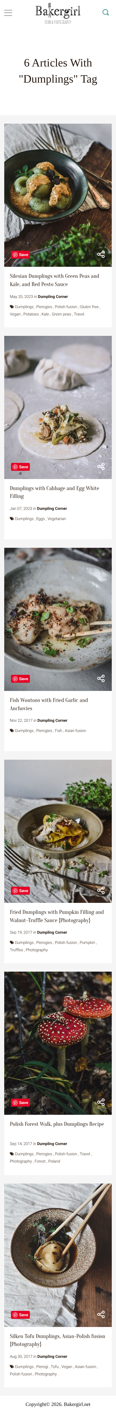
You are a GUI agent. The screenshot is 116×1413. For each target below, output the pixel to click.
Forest (40, 1161)
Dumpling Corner (53, 297)
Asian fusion (75, 731)
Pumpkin (87, 942)
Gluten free (89, 307)
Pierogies (44, 307)
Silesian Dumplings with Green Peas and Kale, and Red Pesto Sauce (54, 280)
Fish (58, 731)
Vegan (15, 314)
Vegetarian (57, 519)
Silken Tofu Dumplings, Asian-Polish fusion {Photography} (57, 1340)
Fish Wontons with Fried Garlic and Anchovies (49, 704)
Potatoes (31, 314)
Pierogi (42, 1367)
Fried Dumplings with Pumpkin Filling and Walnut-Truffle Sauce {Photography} (57, 916)
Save (23, 254)
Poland (54, 1161)
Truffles (16, 950)
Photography (37, 950)
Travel (79, 314)
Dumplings (24, 307)
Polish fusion (66, 307)
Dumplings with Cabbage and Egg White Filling (54, 492)
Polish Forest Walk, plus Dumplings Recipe (57, 1124)
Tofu (55, 1367)
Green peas (61, 314)
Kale (45, 314)
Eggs (40, 519)
